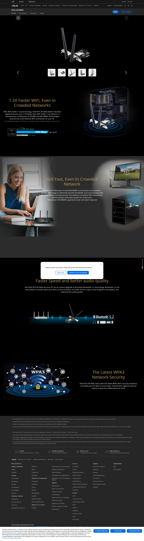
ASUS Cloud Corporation (80, 484)
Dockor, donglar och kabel (59, 506)
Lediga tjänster (77, 478)
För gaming (14, 481)
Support (42, 13)
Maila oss (95, 469)
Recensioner (33, 13)
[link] (14, 5)
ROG (74, 505)
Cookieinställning (101, 531)
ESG (114, 466)
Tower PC (14, 505)
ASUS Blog (76, 519)
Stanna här (60, 273)
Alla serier (50, 459)
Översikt (13, 13)
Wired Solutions (56, 472)
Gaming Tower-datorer (18, 508)
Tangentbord (55, 486)
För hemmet (15, 478)
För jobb (13, 484)
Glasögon (34, 475)
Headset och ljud (57, 492)
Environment (117, 469)
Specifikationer (23, 13)
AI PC (74, 496)
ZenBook (75, 510)
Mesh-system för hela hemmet (61, 466)
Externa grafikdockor (38, 502)
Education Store (77, 499)
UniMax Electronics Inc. (79, 487)
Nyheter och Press (78, 472)
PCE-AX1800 (17, 10)
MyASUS (95, 487)
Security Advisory (98, 481)
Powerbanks (55, 509)
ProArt (75, 508)
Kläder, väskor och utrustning (60, 497)
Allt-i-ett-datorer (16, 502)
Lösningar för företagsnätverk (60, 475)
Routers (34, 508)
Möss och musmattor (58, 489)
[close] (101, 264)
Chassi (34, 487)
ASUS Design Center (79, 502)
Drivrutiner (96, 478)
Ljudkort (34, 496)
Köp (115, 12)
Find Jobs (75, 490)
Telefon (13, 469)
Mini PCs (34, 466)
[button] (123, 1)
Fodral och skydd (57, 500)
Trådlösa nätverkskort (58, 469)
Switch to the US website (78, 273)
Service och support (99, 466)
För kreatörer (15, 487)
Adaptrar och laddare (58, 503)
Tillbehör (14, 472)
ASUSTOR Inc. (77, 475)
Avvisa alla (118, 531)
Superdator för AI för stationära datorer (61, 479)
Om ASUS (75, 466)
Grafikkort (35, 484)
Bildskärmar (14, 499)
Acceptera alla (134, 531)
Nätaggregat (35, 493)
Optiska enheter (36, 499)
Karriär (75, 469)
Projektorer (35, 472)
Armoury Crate (77, 513)
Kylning (34, 490)
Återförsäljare (126, 12)
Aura (74, 516)
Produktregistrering (98, 475)
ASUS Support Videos (99, 484)
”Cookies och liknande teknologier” (11, 538)
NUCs (33, 469)
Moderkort (35, 481)
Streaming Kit (56, 494)
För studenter (15, 490)
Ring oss (95, 472)
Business (130, 1)
